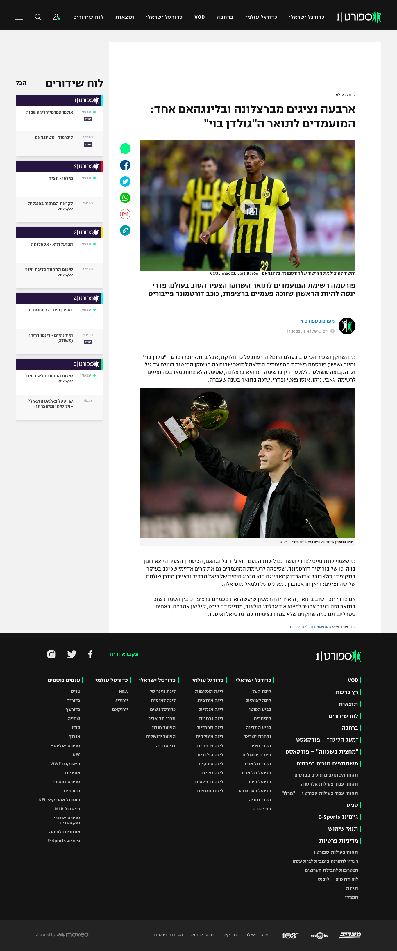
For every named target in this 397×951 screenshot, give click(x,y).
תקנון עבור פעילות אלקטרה (329, 783)
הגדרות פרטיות (167, 934)
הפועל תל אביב (256, 772)
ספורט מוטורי (66, 781)
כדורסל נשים (163, 709)
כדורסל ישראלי (164, 17)
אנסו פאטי (324, 626)
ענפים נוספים (63, 680)
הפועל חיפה (259, 781)
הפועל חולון (164, 727)
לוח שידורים (88, 17)
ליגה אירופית (210, 700)
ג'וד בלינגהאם (305, 626)
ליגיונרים (262, 718)
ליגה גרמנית (211, 718)
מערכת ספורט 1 (318, 321)
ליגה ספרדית (210, 727)
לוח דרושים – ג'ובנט (338, 879)
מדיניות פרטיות (338, 841)
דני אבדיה (166, 745)
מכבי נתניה (260, 799)
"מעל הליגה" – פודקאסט (327, 740)
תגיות (352, 888)
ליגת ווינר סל (163, 691)
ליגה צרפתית (210, 745)
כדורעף (72, 709)
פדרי (291, 626)
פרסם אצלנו (256, 934)
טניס (352, 805)
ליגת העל (261, 691)
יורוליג (121, 700)
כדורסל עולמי (111, 680)
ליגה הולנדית (210, 754)
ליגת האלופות (209, 691)
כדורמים (72, 790)
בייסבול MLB (67, 808)
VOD (199, 17)
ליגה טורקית (210, 763)
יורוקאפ (120, 709)
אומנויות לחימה (65, 831)
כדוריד (73, 700)
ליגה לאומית (258, 700)
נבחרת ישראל (257, 736)
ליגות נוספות (210, 790)
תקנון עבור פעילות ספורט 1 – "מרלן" (320, 792)
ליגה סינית (212, 772)
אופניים (72, 772)
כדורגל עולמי (261, 17)
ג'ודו (76, 727)
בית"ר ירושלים (256, 754)
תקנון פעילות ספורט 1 (336, 852)
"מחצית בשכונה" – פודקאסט (321, 752)
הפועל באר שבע (255, 790)
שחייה (74, 718)
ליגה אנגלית (211, 709)
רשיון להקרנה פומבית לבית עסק (325, 861)
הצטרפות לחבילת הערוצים (331, 870)
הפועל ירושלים (161, 736)
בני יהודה (262, 808)
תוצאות (124, 17)
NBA (123, 691)
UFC (76, 754)
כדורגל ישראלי (307, 17)
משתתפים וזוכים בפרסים (327, 764)
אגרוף (75, 736)
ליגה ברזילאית (209, 781)
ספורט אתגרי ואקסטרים (67, 820)
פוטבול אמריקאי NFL (59, 799)
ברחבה (225, 17)
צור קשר (229, 934)
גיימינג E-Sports (338, 817)
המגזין (351, 897)
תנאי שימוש (343, 829)
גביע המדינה (258, 727)
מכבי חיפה (260, 745)
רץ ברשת (346, 692)
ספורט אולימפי (65, 745)
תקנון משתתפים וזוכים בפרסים (326, 774)
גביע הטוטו (260, 709)
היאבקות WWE (65, 763)
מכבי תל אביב (257, 763)
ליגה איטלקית (209, 736)
